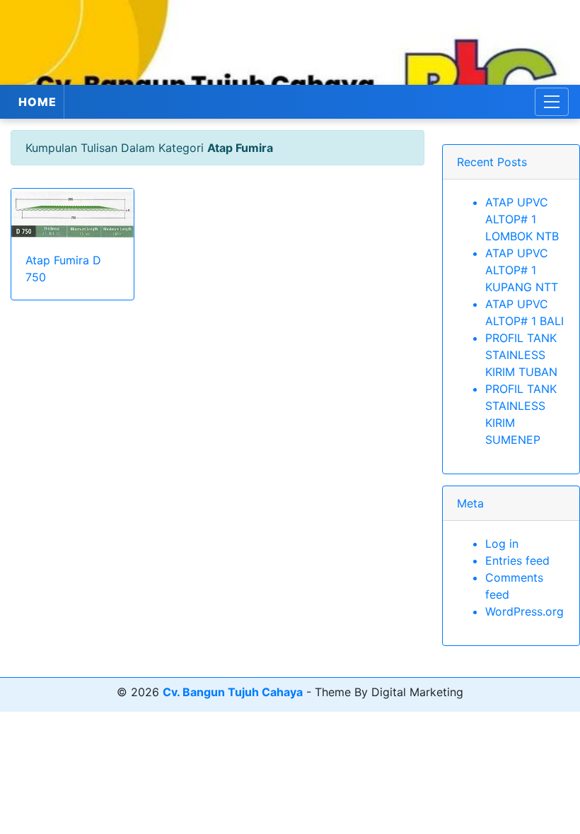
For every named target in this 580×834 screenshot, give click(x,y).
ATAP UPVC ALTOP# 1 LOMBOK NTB (522, 219)
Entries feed (517, 560)
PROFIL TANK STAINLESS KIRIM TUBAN (521, 355)
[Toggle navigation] (552, 102)
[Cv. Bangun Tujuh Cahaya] (290, 42)
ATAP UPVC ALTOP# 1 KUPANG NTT (521, 270)
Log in (501, 543)
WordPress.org (524, 611)
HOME (37, 102)
